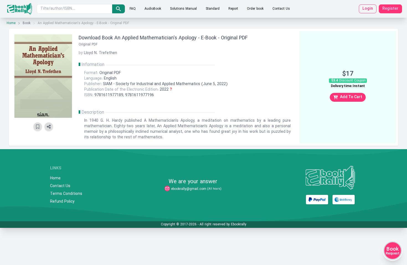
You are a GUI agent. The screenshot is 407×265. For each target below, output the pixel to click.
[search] (118, 8)
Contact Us (281, 8)
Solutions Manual (183, 8)
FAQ (133, 8)
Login (367, 9)
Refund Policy (62, 202)
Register (390, 9)
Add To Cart (351, 97)
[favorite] (37, 126)
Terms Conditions (66, 194)
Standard (213, 8)
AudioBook (153, 8)
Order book (255, 8)
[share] (48, 126)
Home (11, 23)
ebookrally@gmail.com (188, 189)
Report (233, 8)
